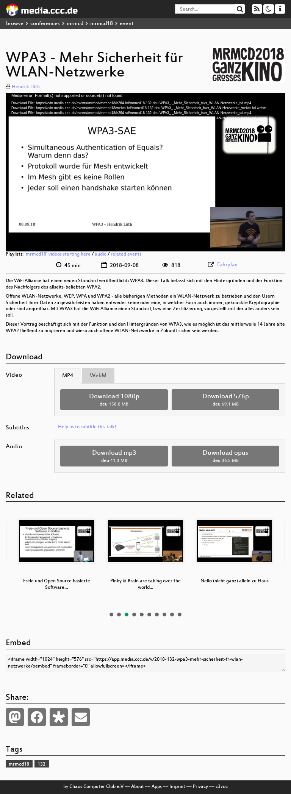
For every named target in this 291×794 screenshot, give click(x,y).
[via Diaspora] (59, 717)
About (137, 786)
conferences (45, 23)
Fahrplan (227, 265)
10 (179, 614)
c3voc (222, 786)
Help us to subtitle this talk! (87, 427)
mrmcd (75, 23)
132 (41, 764)
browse (14, 23)
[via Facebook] (37, 717)
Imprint (177, 786)
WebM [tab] (98, 376)
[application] (145, 172)
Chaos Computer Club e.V (96, 786)
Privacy (200, 786)
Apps (157, 786)
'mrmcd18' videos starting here (58, 254)
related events (126, 254)
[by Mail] (81, 717)
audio (100, 254)
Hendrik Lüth (26, 87)
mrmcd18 (101, 23)
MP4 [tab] (67, 376)
